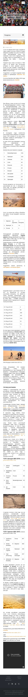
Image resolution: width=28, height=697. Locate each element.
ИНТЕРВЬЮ (8, 678)
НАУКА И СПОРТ (8, 680)
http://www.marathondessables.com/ (16, 636)
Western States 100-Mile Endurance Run (14, 434)
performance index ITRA (9, 460)
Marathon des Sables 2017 (14, 632)
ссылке (17, 80)
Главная (8, 677)
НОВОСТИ (19, 677)
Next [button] (22, 42)
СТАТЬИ (19, 678)
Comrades (11, 253)
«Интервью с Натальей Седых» (11, 267)
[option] (14, 42)
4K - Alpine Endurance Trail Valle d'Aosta (14, 624)
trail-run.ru (9, 690)
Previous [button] (5, 42)
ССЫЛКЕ (5, 630)
